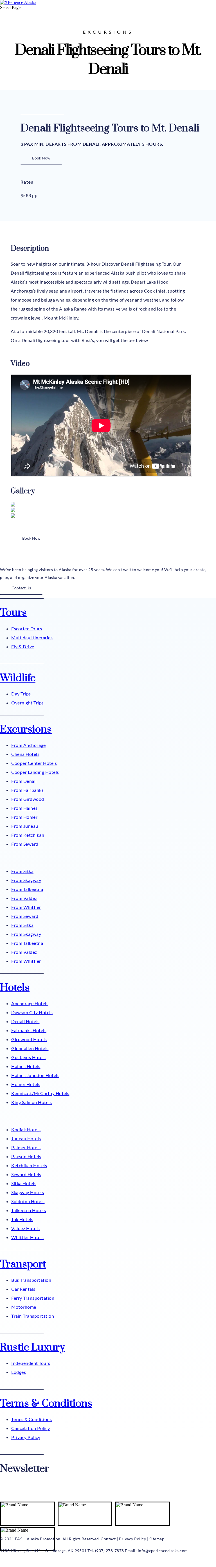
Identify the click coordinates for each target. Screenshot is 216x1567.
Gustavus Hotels (28, 1057)
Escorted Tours (26, 628)
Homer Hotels (25, 1084)
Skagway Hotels (27, 1192)
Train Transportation (32, 1316)
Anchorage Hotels (29, 1003)
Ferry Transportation (32, 1298)
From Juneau (24, 826)
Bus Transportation (31, 1280)
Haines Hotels (25, 1066)
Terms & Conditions (46, 1403)
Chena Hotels (25, 754)
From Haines (24, 808)
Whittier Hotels (27, 1237)
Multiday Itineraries (32, 637)
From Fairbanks (27, 790)
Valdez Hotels (25, 1228)
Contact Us (21, 587)
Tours (13, 612)
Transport (23, 1264)
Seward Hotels (26, 1174)
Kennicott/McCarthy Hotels (40, 1093)
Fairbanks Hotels (28, 1030)
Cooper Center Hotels (34, 763)
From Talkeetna (27, 889)
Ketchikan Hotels (29, 1165)
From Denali (24, 781)
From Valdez (24, 898)
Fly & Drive (22, 646)
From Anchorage (28, 745)
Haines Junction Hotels (35, 1075)
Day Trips (21, 693)
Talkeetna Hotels (28, 1210)
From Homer (24, 817)
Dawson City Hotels (32, 1012)
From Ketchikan (27, 835)
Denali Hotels (25, 1021)
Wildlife (17, 678)
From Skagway (26, 880)
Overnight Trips (27, 702)
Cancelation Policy (30, 1428)
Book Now (41, 158)
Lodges (18, 1372)
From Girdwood (27, 799)
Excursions (26, 729)
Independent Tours (30, 1363)
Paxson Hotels (26, 1156)
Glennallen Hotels (30, 1048)
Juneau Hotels (26, 1138)
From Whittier (26, 907)
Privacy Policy (25, 1437)
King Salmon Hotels (31, 1102)
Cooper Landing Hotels (35, 772)
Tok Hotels (22, 1219)
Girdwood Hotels (29, 1039)
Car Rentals (23, 1289)
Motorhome (23, 1307)
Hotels (15, 987)
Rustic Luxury (32, 1347)
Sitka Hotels (23, 1183)
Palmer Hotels (26, 1147)
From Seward (25, 844)
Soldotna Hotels (28, 1201)
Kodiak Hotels (26, 1129)
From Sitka (22, 871)
